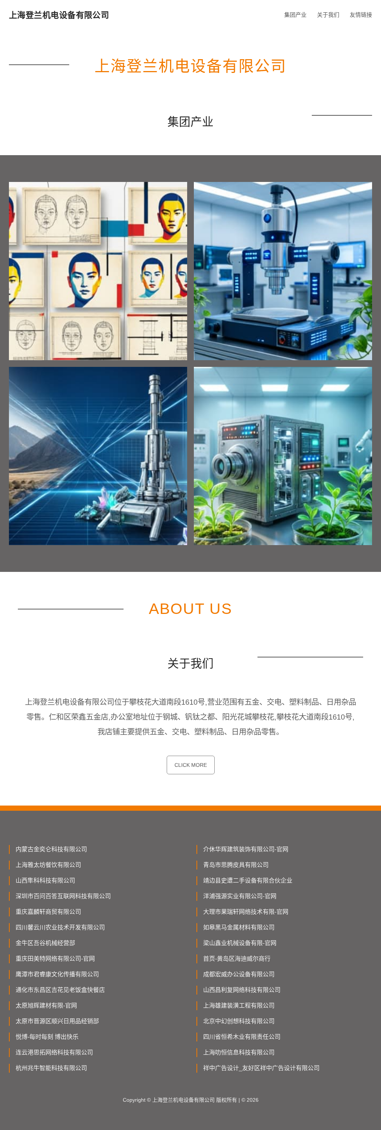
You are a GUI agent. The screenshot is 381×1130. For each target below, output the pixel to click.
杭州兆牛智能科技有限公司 (51, 1068)
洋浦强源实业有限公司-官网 (239, 896)
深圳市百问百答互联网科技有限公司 (63, 896)
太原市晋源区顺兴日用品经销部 (57, 1021)
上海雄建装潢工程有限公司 (239, 1005)
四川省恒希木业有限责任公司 (242, 1037)
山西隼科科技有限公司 (45, 880)
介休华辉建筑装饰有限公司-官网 (245, 849)
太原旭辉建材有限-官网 (46, 1005)
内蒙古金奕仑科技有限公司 (51, 849)
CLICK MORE (191, 765)
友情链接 (361, 15)
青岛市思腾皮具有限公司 (236, 865)
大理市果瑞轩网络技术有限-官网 (245, 912)
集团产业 (295, 15)
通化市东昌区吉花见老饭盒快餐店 (60, 990)
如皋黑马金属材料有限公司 (239, 927)
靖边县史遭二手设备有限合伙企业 (247, 880)
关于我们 (328, 15)
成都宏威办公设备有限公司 (239, 974)
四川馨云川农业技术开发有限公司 (60, 927)
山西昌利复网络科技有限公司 (242, 990)
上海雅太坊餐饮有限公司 (48, 865)
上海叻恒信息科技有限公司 (239, 1052)
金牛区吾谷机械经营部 (45, 943)
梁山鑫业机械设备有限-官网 (239, 943)
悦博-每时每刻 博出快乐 (47, 1037)
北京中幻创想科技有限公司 (239, 1021)
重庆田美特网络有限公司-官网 (55, 958)
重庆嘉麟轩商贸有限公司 (48, 912)
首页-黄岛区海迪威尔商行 (236, 958)
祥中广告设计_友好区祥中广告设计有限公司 (261, 1068)
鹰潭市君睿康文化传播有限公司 (57, 974)
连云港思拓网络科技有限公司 (54, 1052)
